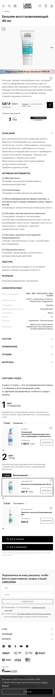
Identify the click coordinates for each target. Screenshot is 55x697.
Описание (8, 133)
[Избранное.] (40, 6)
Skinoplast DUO (26, 481)
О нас (4, 629)
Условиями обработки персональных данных (34, 614)
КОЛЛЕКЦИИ (7, 634)
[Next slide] (51, 47)
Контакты (6, 639)
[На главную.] (27, 6)
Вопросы (8, 362)
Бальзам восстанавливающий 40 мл (36, 484)
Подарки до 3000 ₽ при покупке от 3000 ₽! (27, 71)
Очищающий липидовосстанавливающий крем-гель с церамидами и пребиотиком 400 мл (36, 434)
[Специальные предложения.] (15, 6)
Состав (6, 338)
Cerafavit (24, 429)
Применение (9, 346)
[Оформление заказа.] (45, 6)
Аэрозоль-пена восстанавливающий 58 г (36, 513)
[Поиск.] (9, 6)
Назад (6, 11)
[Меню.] (3, 6)
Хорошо (27, 692)
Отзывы (7, 354)
